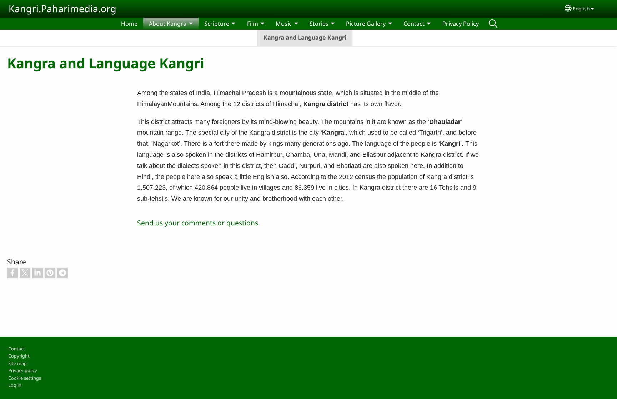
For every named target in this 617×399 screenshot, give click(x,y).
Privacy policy (22, 370)
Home (129, 24)
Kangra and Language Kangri (305, 37)
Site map (17, 363)
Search (493, 24)
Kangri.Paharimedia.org (62, 8)
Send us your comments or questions (197, 223)
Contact (16, 348)
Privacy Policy (460, 24)
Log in (14, 385)
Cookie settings (24, 378)
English (581, 8)
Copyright (19, 356)
